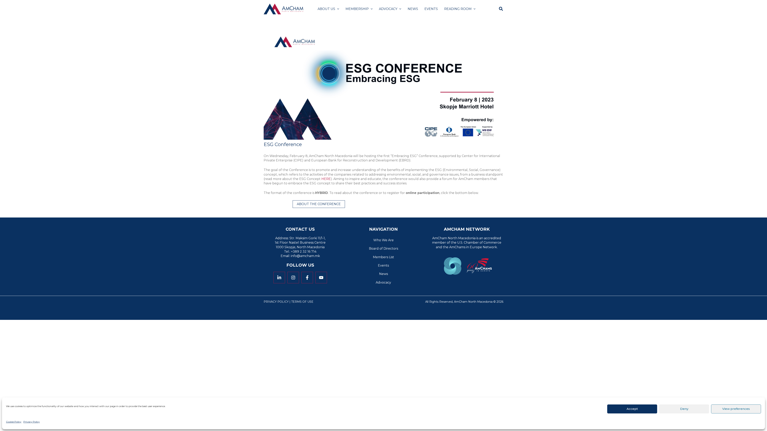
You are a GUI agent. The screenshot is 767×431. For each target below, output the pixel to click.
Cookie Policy (13, 421)
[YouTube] (321, 277)
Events (383, 265)
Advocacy (383, 282)
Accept (632, 409)
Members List (383, 257)
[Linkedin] (279, 277)
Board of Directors (383, 248)
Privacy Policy (31, 421)
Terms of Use (302, 301)
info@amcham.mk (305, 256)
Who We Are (383, 240)
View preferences (736, 409)
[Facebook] (307, 277)
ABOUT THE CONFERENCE (319, 204)
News (383, 274)
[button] (337, 9)
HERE (326, 179)
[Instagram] (293, 277)
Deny (684, 409)
